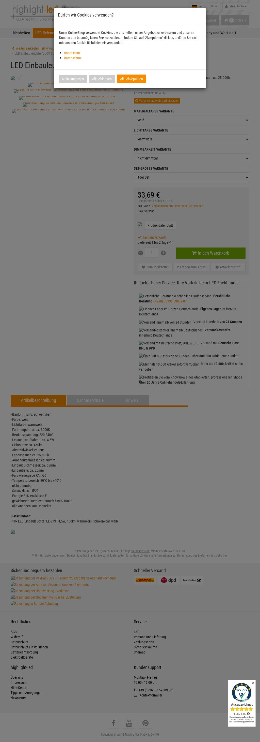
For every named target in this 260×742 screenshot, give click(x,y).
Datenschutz (73, 58)
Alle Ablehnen (102, 79)
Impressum (72, 53)
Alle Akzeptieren (131, 79)
